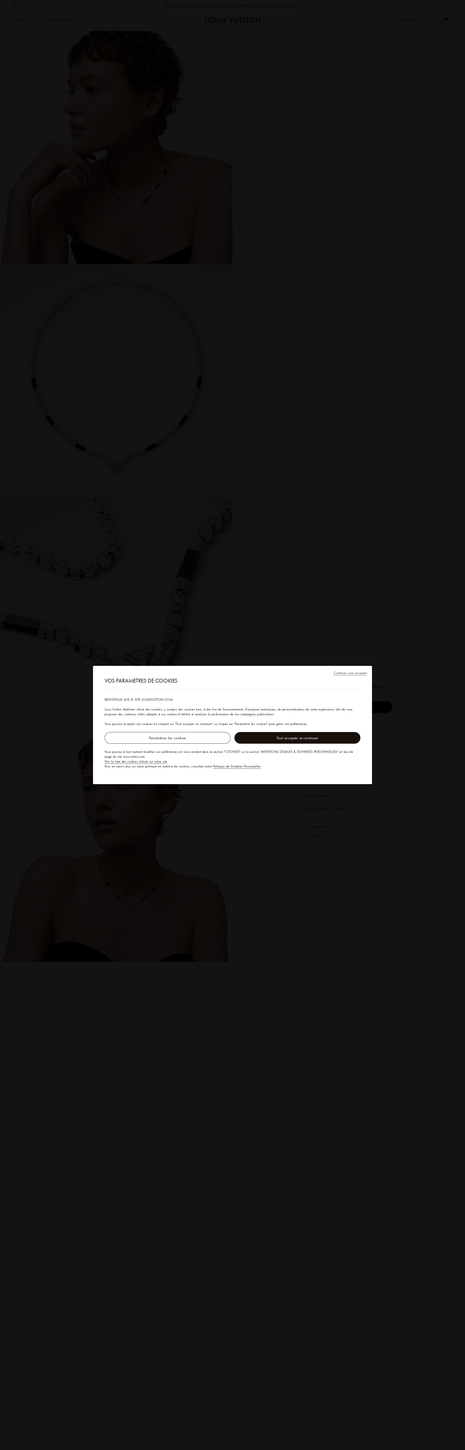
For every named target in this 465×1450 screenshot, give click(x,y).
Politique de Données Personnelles (237, 766)
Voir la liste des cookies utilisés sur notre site (136, 761)
